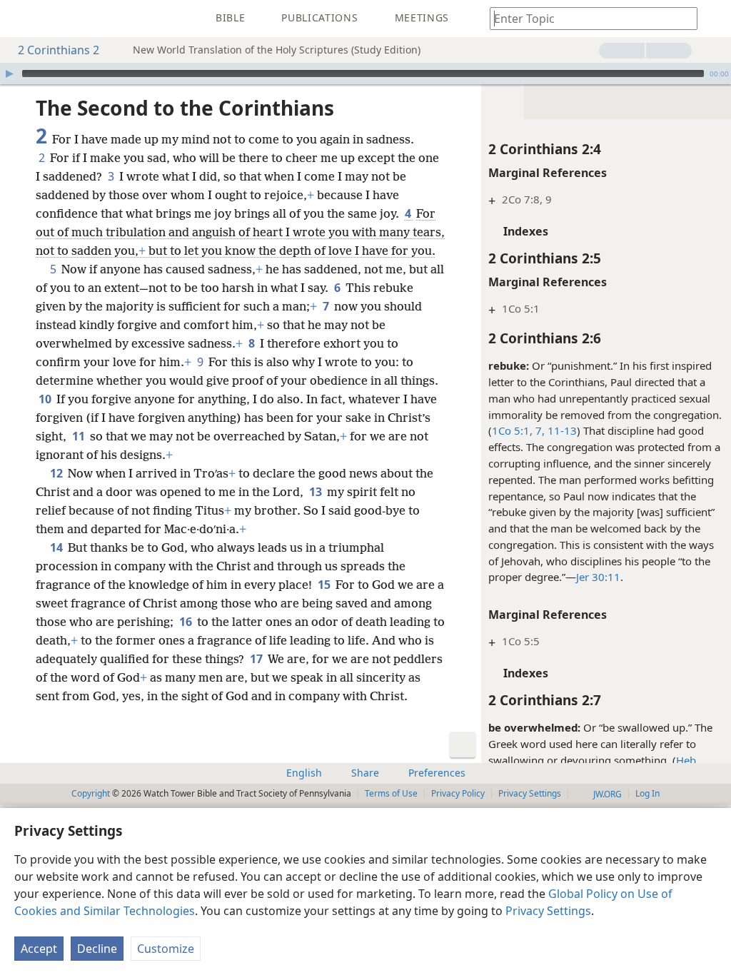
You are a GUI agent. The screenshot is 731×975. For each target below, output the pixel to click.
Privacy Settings (548, 911)
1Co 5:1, (512, 430)
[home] (21, 18)
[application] (365, 73)
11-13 (561, 430)
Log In (647, 793)
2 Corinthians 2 (58, 50)
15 (325, 584)
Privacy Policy (458, 793)
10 (46, 399)
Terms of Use (391, 793)
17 (257, 659)
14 (57, 547)
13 (316, 492)
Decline (97, 948)
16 (186, 622)
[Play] (9, 73)
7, (539, 430)
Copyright (90, 793)
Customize (165, 948)
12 (57, 473)
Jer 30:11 (598, 577)
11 (79, 436)
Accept (39, 948)
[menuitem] (21, 18)
